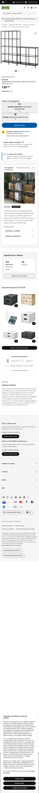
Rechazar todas (19, 783)
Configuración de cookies (19, 788)
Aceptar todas (19, 778)
